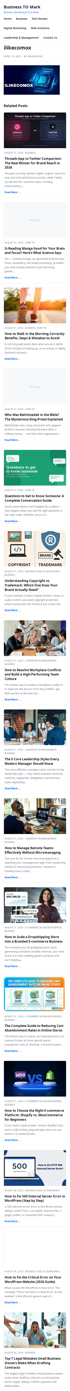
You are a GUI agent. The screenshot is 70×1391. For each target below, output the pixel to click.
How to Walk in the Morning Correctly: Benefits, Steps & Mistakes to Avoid (35, 336)
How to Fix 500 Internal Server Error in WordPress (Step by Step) (35, 1198)
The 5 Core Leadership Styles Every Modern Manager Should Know (32, 761)
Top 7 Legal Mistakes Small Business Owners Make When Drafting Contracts (33, 1363)
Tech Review (39, 18)
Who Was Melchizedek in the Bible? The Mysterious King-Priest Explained (34, 417)
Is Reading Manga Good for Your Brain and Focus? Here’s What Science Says (35, 250)
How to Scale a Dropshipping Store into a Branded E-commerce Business (34, 939)
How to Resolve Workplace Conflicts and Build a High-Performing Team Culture (33, 674)
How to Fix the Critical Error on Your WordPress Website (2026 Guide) (33, 1279)
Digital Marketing (15, 28)
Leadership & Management (21, 37)
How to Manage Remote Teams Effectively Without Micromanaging (33, 850)
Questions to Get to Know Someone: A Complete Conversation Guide (34, 498)
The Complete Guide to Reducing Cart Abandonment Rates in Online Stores (34, 1028)
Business (21, 18)
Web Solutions (40, 28)
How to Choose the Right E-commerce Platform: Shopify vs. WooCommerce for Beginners (34, 1115)
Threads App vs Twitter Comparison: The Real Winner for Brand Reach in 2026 (33, 163)
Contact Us (50, 37)
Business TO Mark (22, 7)
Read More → (13, 192)
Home (8, 18)
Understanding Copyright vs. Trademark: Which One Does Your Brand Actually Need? (31, 585)
